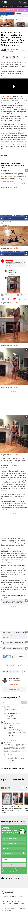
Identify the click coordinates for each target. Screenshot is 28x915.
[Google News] (21, 896)
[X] (10, 896)
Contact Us (15, 903)
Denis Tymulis (9, 51)
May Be (9, 757)
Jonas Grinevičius (10, 49)
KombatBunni (7, 742)
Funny (3, 29)
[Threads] (15, 896)
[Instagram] (5, 896)
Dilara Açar (7, 721)
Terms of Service (6, 910)
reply (11, 711)
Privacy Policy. (12, 871)
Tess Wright (8, 96)
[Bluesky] (13, 896)
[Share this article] (24, 57)
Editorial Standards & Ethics (9, 908)
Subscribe (14, 865)
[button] (22, 787)
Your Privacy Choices (7, 901)
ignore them (6, 557)
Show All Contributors (14, 689)
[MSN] (18, 896)
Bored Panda (7, 892)
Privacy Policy (21, 908)
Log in (24, 2)
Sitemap (22, 903)
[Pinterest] (7, 896)
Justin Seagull (11, 727)
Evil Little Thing (11, 713)
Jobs (9, 903)
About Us (4, 903)
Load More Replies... (12, 718)
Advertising (18, 901)
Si (4, 706)
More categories (8, 853)
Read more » (14, 684)
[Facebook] (2, 896)
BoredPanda (5, 2)
